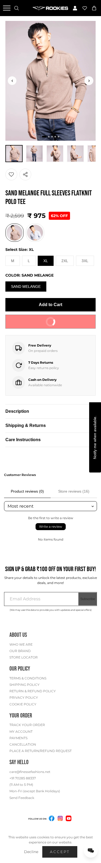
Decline (31, 851)
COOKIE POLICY (22, 704)
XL (45, 261)
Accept (60, 851)
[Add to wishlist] (11, 174)
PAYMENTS (18, 738)
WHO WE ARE (21, 644)
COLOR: (29, 275)
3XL (85, 261)
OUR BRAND (20, 651)
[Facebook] (51, 819)
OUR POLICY (19, 668)
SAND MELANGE (26, 286)
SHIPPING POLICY (24, 685)
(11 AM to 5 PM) (21, 785)
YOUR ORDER (20, 715)
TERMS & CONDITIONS (27, 678)
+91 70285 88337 (22, 778)
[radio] (14, 233)
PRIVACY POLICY (23, 697)
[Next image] (88, 80)
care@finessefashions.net (29, 772)
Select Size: (19, 249)
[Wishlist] (84, 8)
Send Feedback (21, 798)
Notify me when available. (95, 437)
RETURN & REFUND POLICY (32, 691)
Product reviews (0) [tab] (27, 491)
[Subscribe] (87, 599)
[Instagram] (60, 819)
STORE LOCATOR (23, 657)
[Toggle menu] (6, 8)
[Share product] (25, 174)
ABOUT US (18, 635)
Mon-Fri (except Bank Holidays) (34, 791)
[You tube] (68, 818)
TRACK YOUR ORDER (27, 725)
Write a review (50, 527)
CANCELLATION (22, 744)
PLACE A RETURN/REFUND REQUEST (40, 751)
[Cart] (94, 8)
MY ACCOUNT (21, 732)
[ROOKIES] (50, 8)
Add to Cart (50, 304)
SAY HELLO (19, 762)
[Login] (75, 8)
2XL (64, 261)
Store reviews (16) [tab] (73, 491)
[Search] (16, 8)
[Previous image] (12, 80)
